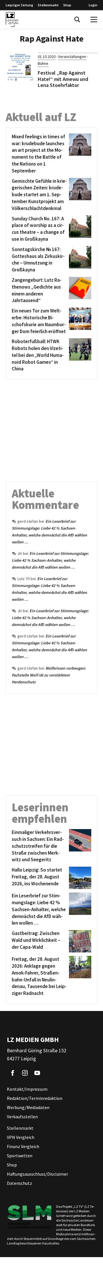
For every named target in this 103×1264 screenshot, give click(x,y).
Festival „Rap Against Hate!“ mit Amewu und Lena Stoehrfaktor (63, 78)
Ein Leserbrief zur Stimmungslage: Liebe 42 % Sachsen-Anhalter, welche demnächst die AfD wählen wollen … (50, 560)
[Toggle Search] (77, 19)
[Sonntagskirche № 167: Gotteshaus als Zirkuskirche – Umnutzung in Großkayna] (79, 259)
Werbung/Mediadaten (28, 1107)
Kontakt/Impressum (27, 1089)
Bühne (43, 63)
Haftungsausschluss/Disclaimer (37, 1174)
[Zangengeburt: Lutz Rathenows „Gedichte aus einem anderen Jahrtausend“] (79, 290)
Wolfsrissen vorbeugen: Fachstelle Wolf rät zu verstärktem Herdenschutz (49, 675)
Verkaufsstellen (22, 1116)
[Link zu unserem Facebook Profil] (12, 1073)
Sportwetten (19, 1155)
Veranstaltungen (72, 56)
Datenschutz (19, 1183)
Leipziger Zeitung (19, 5)
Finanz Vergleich (23, 1146)
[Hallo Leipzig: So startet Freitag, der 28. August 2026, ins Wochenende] (79, 878)
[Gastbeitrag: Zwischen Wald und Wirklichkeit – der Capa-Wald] (79, 941)
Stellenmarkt (48, 5)
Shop (67, 5)
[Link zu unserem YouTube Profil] (37, 1073)
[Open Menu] (94, 19)
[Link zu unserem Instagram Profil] (25, 1073)
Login (93, 5)
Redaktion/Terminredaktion (34, 1098)
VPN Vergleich (20, 1137)
